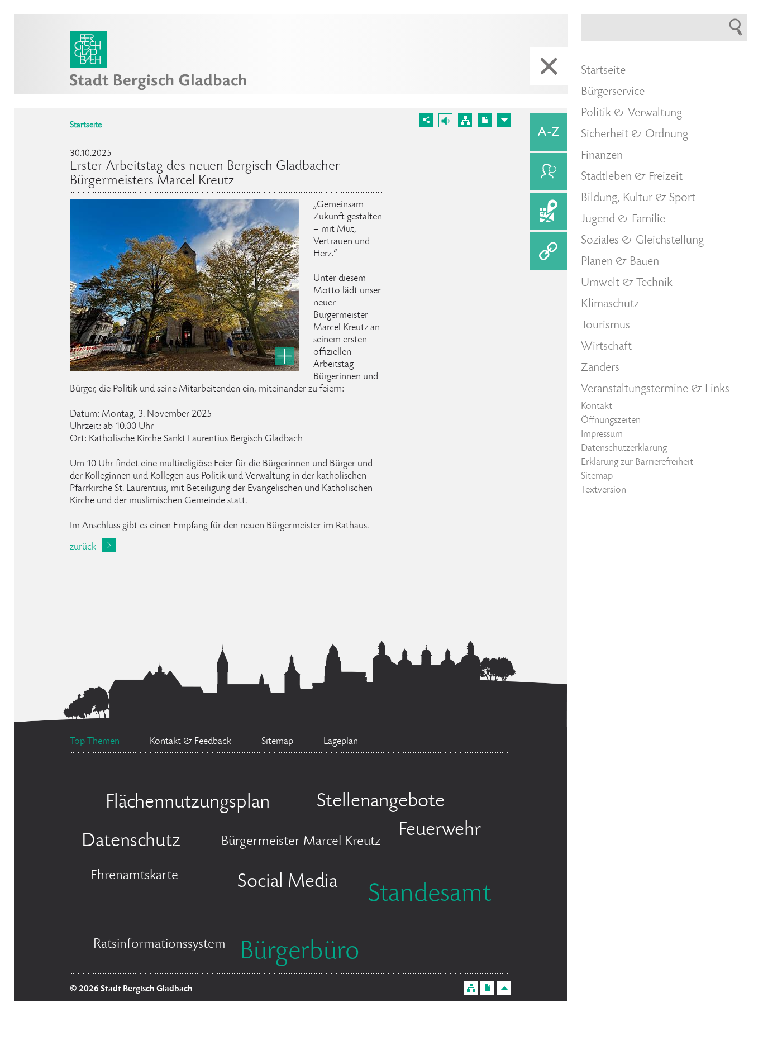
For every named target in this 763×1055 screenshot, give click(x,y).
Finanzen (602, 156)
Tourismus (605, 325)
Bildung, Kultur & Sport (638, 198)
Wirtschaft (606, 347)
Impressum (602, 434)
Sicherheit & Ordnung (634, 134)
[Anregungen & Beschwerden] (548, 171)
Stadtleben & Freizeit (632, 177)
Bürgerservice (613, 92)
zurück (83, 547)
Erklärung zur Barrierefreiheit (637, 462)
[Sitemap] (465, 120)
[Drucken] (485, 120)
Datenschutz (131, 842)
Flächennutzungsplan (188, 803)
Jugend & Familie (623, 219)
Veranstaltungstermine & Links (655, 389)
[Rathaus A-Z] (548, 132)
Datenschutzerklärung (624, 448)
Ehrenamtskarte (134, 876)
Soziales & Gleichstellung (642, 241)
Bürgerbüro (299, 952)
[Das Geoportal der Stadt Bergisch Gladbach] (548, 211)
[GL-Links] (548, 251)
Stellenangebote (381, 802)
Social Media (287, 882)
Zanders (600, 368)
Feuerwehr (439, 830)
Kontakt (596, 407)
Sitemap (597, 476)
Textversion (603, 490)
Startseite (86, 125)
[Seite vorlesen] (445, 120)
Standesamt (429, 895)
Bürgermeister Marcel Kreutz (300, 842)
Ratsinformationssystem (159, 945)
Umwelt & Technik (627, 283)
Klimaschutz (610, 304)
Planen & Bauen (620, 262)
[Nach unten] (504, 120)
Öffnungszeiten (611, 421)
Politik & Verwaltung (631, 113)
